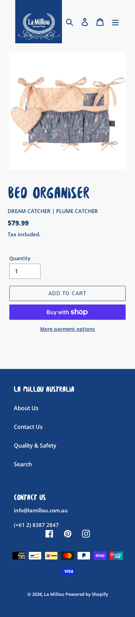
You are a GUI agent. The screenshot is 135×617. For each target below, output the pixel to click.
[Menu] (115, 21)
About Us (26, 408)
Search (23, 464)
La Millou (54, 594)
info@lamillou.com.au (41, 510)
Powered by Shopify (86, 594)
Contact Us (28, 427)
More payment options (67, 329)
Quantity (19, 258)
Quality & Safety (35, 445)
